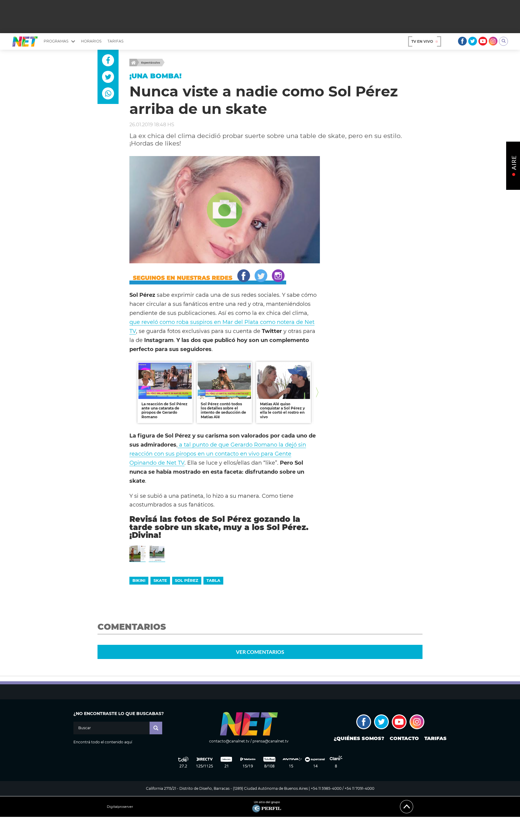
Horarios (91, 41)
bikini (138, 580)
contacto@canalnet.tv (229, 741)
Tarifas (115, 41)
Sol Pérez (186, 580)
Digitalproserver (120, 806)
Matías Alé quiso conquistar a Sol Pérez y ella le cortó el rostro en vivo (282, 410)
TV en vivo (422, 41)
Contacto (404, 738)
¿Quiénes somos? (359, 738)
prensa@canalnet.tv (270, 741)
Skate (160, 580)
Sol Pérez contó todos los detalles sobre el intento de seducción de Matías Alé (223, 410)
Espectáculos (150, 62)
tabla (213, 580)
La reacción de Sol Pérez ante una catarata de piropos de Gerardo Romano (164, 410)
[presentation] (132, 392)
